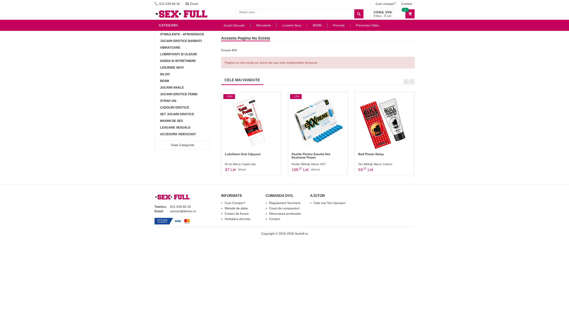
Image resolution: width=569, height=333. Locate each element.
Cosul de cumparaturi (284, 208)
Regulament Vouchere (285, 203)
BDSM (164, 81)
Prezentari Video (367, 25)
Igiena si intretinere (178, 61)
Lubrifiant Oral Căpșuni (242, 154)
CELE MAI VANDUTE (242, 80)
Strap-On (168, 101)
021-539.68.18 (169, 4)
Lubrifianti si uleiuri (178, 54)
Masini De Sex (171, 121)
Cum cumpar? (386, 4)
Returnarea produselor (285, 213)
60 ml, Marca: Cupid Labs (240, 164)
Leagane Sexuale (175, 127)
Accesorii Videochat (178, 134)
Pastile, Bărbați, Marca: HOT (309, 164)
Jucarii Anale (172, 87)
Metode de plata (236, 208)
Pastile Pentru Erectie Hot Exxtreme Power (311, 155)
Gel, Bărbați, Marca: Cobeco (375, 164)
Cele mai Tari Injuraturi (329, 203)
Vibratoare (170, 47)
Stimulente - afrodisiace (182, 34)
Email (194, 4)
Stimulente (263, 25)
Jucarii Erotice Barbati (181, 41)
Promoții (339, 25)
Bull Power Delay (371, 154)
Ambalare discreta (237, 219)
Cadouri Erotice (174, 107)
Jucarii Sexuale (234, 25)
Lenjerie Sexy (172, 67)
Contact (406, 4)
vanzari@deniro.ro (183, 211)
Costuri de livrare (237, 213)
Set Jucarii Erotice (177, 114)
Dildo (165, 74)
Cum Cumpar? (235, 203)
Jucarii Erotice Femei (179, 94)
